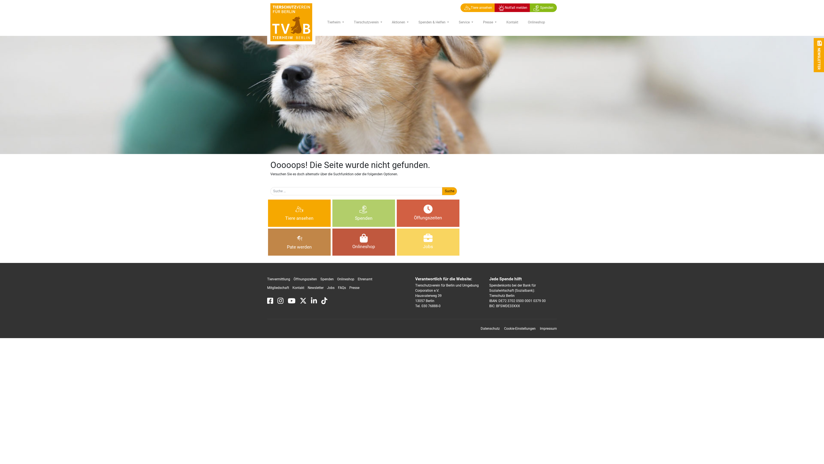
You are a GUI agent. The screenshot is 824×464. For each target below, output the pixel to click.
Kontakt (512, 22)
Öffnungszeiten (305, 279)
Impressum (548, 329)
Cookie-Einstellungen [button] (520, 329)
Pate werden (299, 247)
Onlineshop (536, 22)
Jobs (428, 246)
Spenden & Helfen (432, 22)
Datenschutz (490, 329)
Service (465, 22)
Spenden (364, 218)
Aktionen (399, 22)
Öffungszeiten (428, 217)
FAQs (342, 288)
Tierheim (334, 22)
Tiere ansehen (299, 218)
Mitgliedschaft (278, 288)
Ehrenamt (365, 279)
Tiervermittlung (278, 279)
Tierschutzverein (367, 22)
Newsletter (316, 288)
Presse (488, 22)
